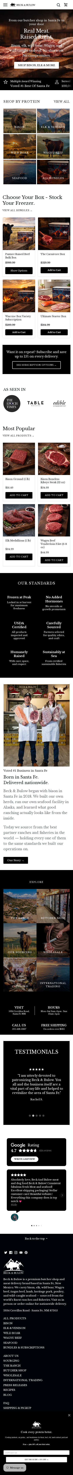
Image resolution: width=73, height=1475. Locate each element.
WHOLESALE (12, 1375)
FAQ (6, 1403)
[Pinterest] (26, 1252)
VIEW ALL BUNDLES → (17, 210)
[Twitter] (5, 1252)
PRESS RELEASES (15, 1385)
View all (62, 101)
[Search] (58, 4)
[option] (36, 1084)
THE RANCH (12, 1365)
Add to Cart (19, 495)
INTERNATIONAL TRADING (22, 1380)
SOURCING (11, 1360)
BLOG (7, 1394)
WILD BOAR (11, 1333)
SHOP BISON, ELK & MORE (36, 65)
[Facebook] (10, 1252)
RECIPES (9, 1389)
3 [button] (36, 1115)
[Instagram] (15, 1252)
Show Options (19, 270)
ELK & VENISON (14, 1328)
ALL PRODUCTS (14, 1318)
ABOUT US (11, 1355)
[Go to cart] (66, 4)
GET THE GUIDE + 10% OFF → (36, 1459)
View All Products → (18, 435)
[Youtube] (21, 1252)
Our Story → (15, 860)
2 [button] (33, 1115)
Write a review (24, 1159)
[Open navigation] (5, 4)
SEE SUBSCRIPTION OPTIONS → (37, 365)
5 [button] (43, 1115)
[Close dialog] (69, 1415)
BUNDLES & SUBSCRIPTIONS (23, 1347)
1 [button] (29, 1115)
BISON (8, 1323)
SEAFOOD (10, 1342)
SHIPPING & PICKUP (17, 1408)
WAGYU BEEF (12, 1337)
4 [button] (40, 1115)
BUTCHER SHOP (14, 1370)
